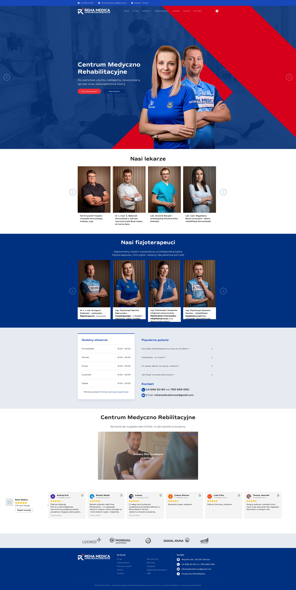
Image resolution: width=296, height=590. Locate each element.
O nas (119, 559)
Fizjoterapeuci (162, 11)
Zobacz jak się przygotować (114, 392)
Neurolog (151, 563)
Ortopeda (151, 566)
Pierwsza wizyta (124, 566)
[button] (281, 505)
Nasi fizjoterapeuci (89, 91)
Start (126, 11)
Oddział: (141, 3)
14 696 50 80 (87, 3)
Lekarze (176, 11)
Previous (6, 77)
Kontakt (197, 11)
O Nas (136, 11)
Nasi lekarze (114, 91)
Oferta (145, 11)
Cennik (186, 11)
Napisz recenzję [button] (24, 510)
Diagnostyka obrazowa (156, 570)
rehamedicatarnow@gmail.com (114, 3)
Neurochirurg (152, 559)
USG (149, 573)
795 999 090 (179, 389)
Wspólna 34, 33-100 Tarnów (196, 559)
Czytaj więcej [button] (95, 515)
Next (289, 77)
